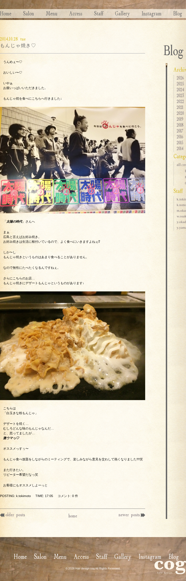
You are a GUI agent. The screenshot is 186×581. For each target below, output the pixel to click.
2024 (180, 89)
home (72, 515)
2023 (180, 95)
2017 (180, 131)
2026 (180, 78)
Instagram (152, 13)
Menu (51, 13)
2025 (180, 84)
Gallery (122, 13)
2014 (180, 148)
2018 (180, 125)
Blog (177, 13)
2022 (180, 101)
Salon (28, 13)
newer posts (129, 514)
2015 (180, 142)
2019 (180, 119)
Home (5, 13)
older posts (15, 514)
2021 (180, 107)
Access (75, 13)
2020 (180, 113)
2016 (180, 137)
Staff (98, 13)
